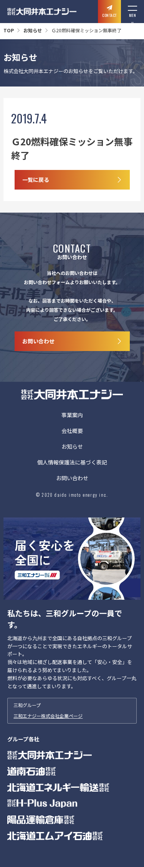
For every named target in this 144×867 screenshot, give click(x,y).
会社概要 (72, 431)
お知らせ (32, 30)
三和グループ (48, 710)
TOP (8, 30)
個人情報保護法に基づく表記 (72, 462)
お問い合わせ (72, 478)
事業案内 (72, 415)
